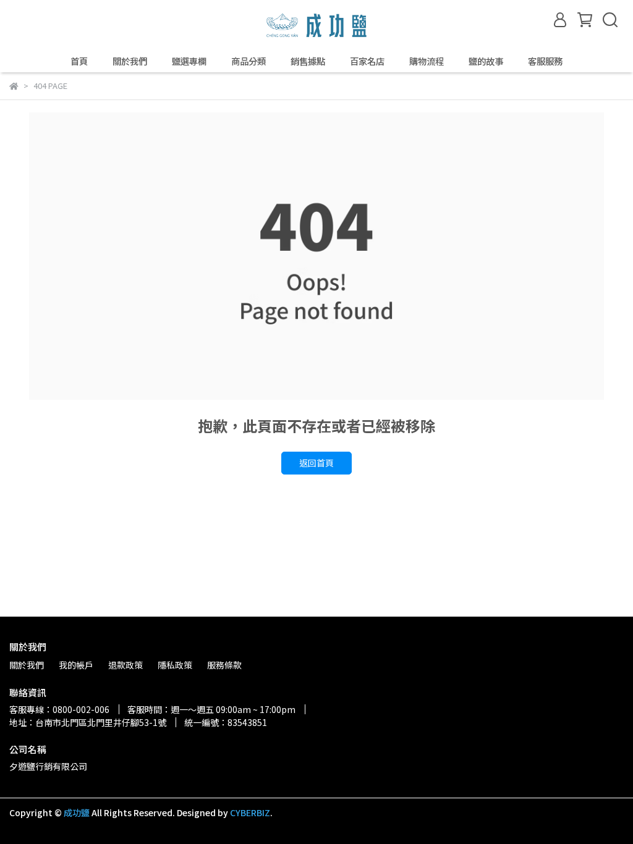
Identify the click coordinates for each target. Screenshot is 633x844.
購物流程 (426, 61)
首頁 (79, 61)
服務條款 (224, 665)
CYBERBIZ (250, 812)
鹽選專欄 (189, 61)
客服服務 (545, 61)
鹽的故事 (486, 61)
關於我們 (130, 61)
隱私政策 (175, 665)
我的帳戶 (76, 665)
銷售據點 (308, 61)
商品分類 (248, 61)
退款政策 (125, 665)
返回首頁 (316, 463)
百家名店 (367, 61)
